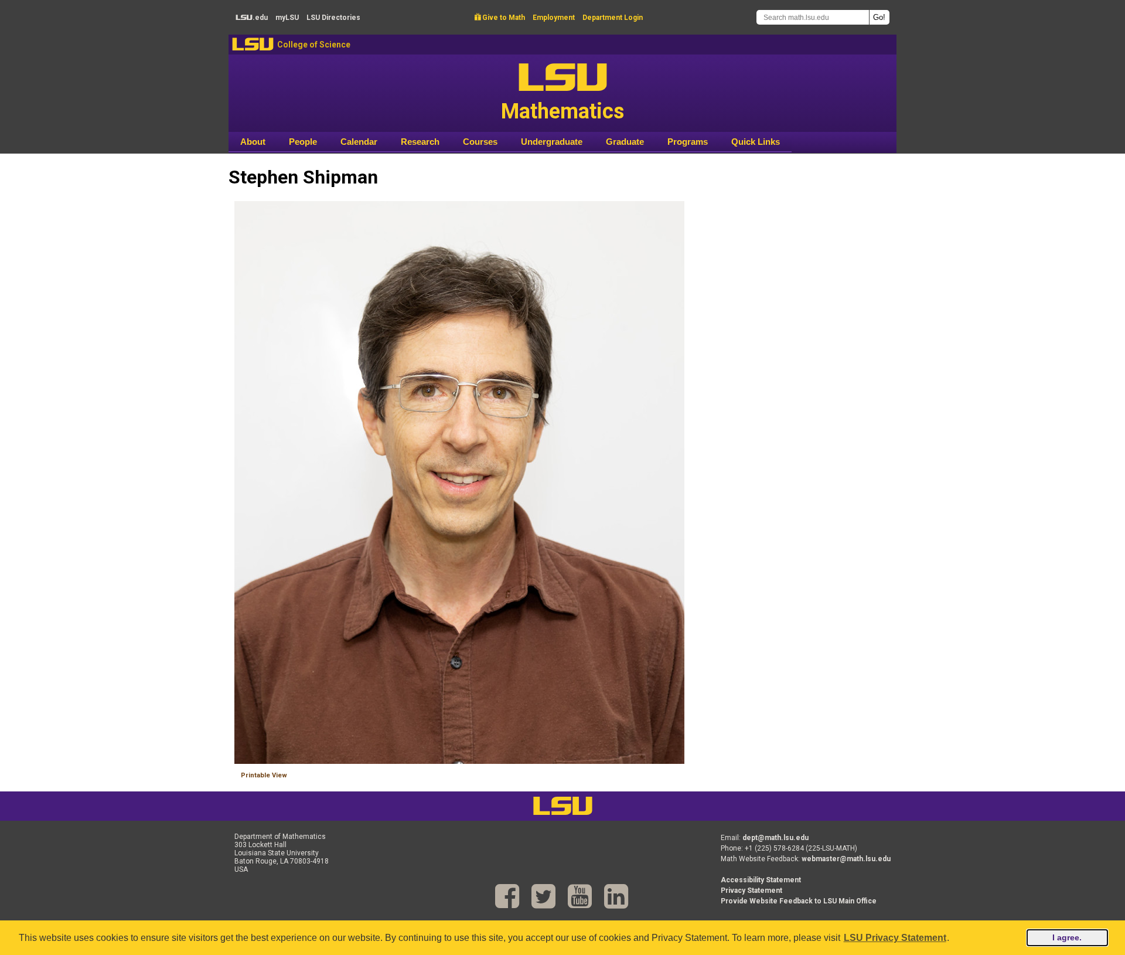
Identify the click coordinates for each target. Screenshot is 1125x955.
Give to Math (500, 17)
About (252, 142)
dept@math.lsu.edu (775, 838)
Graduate (625, 142)
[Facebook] (507, 896)
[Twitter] (543, 896)
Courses (480, 142)
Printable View (264, 775)
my (287, 17)
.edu (252, 17)
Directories (333, 17)
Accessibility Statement (761, 880)
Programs (687, 142)
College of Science (313, 44)
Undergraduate (551, 142)
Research (420, 142)
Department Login (612, 17)
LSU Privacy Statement (895, 938)
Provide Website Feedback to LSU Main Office (799, 901)
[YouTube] (580, 896)
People (303, 142)
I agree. (1067, 937)
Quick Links (755, 142)
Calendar (358, 142)
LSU (252, 44)
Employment (554, 17)
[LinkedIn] (616, 896)
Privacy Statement (751, 890)
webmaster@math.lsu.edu (846, 859)
